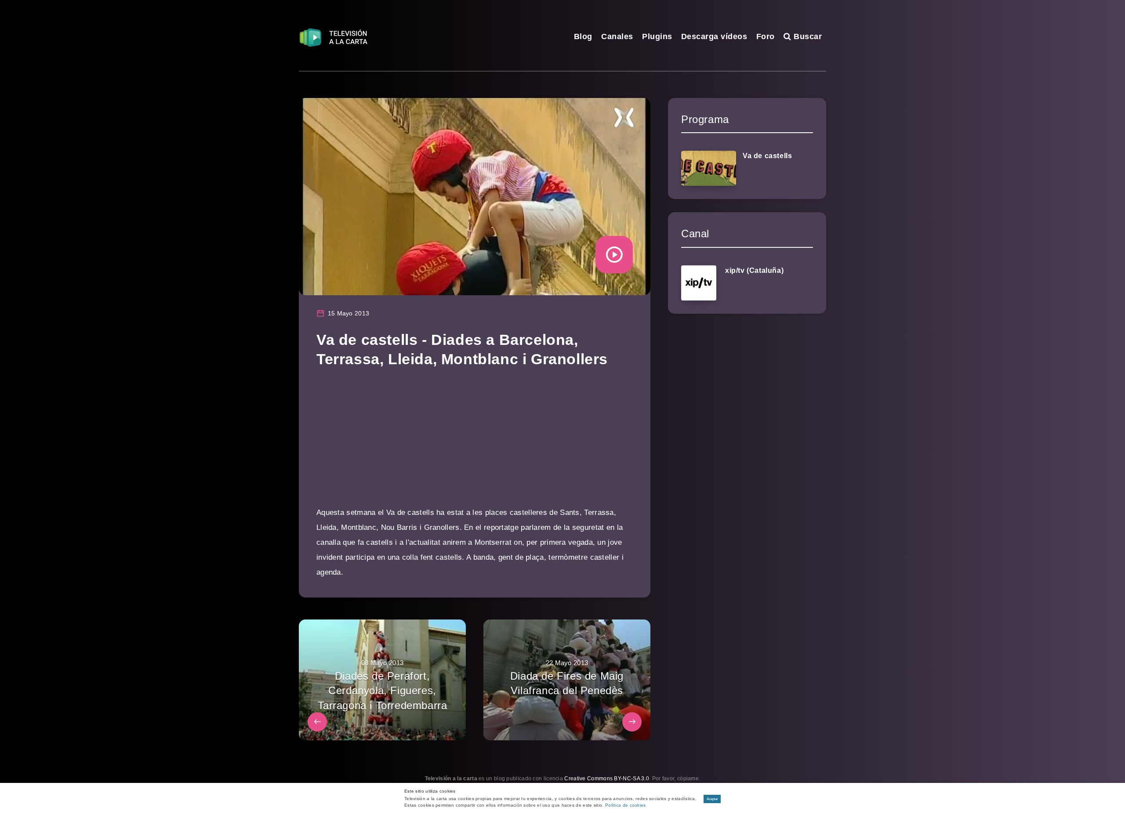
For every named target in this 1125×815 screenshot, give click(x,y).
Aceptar (712, 799)
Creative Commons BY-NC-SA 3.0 (606, 778)
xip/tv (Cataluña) (754, 270)
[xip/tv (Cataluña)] (698, 283)
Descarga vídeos (714, 36)
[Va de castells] (708, 168)
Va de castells (767, 155)
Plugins (657, 36)
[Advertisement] (474, 443)
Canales (617, 36)
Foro (765, 36)
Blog (583, 36)
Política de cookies (625, 805)
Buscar (806, 36)
